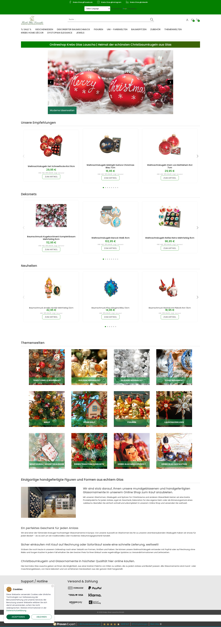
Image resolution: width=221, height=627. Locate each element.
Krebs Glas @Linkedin (139, 2)
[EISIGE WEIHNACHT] (174, 367)
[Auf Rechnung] (95, 602)
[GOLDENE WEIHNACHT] (89, 367)
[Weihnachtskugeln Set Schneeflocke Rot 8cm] (51, 145)
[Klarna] (95, 595)
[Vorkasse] (76, 588)
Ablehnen (41, 616)
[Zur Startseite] (33, 20)
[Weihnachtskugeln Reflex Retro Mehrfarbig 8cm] (170, 216)
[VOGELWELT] (89, 408)
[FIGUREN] (132, 408)
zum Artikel (51, 176)
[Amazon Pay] (76, 602)
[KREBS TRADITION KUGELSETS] (89, 450)
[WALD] (47, 408)
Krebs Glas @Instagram (111, 2)
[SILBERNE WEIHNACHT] (132, 367)
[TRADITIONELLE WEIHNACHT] (47, 367)
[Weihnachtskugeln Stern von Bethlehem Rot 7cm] (170, 143)
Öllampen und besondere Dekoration (71, 110)
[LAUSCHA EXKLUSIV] (174, 408)
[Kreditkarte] (76, 595)
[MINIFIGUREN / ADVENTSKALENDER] (47, 450)
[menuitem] (27, 28)
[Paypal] (95, 588)
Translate (132, 8)
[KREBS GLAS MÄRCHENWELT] (132, 450)
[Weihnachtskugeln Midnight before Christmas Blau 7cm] (110, 143)
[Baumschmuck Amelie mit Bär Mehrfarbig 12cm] (51, 287)
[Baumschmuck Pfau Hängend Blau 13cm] (110, 287)
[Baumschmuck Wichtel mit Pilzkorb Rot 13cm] (170, 287)
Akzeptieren (18, 616)
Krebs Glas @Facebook (82, 2)
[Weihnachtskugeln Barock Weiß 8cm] (110, 216)
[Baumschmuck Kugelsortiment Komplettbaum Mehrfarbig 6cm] (51, 215)
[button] (103, 187)
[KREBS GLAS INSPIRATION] (174, 450)
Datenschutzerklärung (16, 610)
